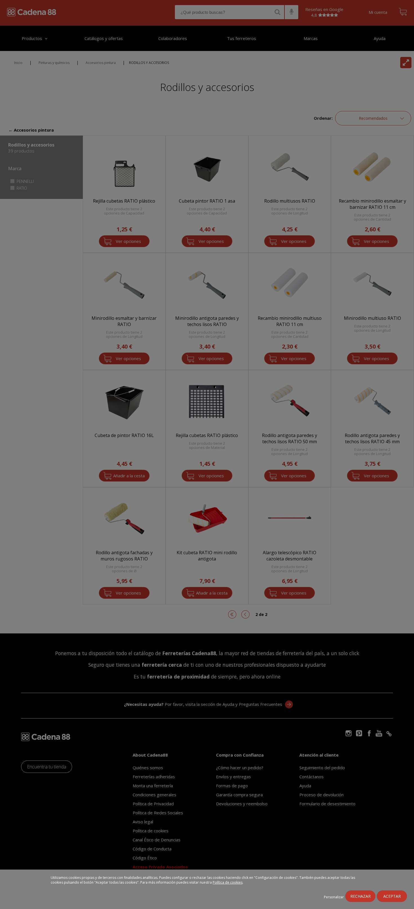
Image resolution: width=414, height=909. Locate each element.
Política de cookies (227, 882)
